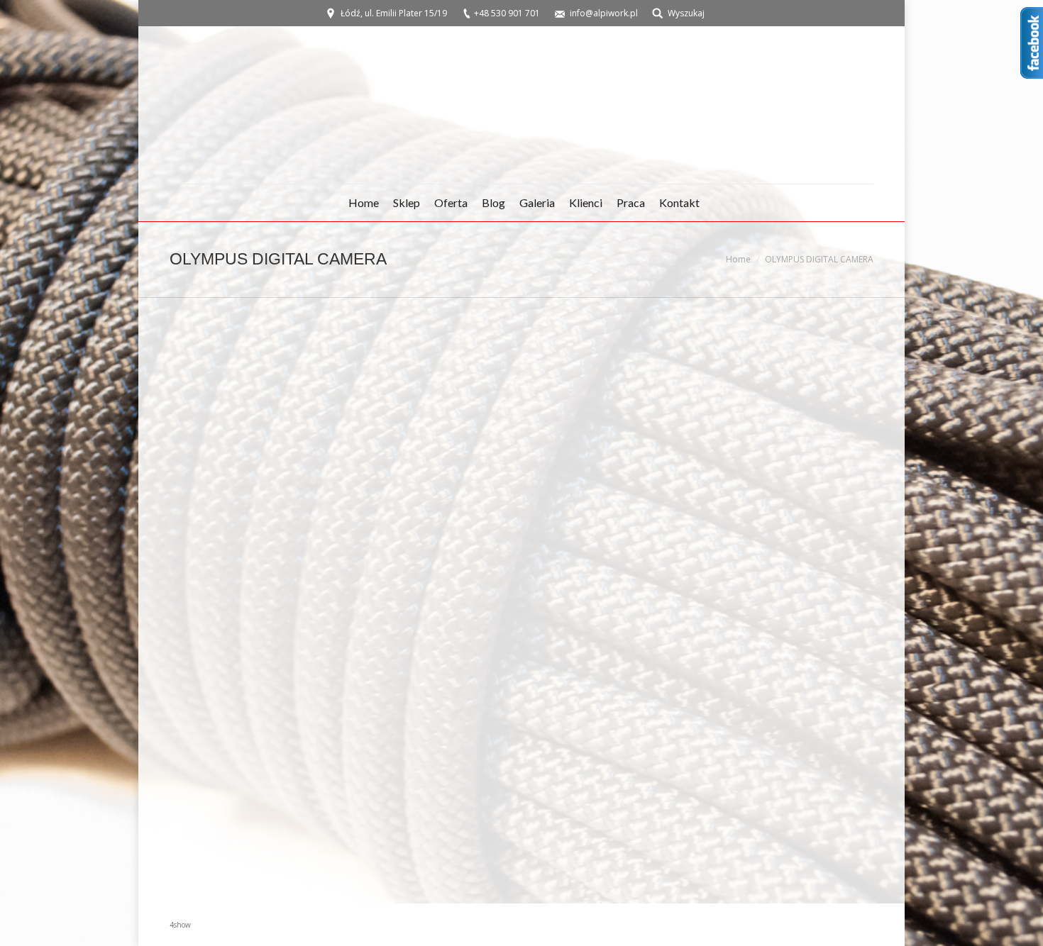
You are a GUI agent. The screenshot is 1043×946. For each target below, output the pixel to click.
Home (738, 259)
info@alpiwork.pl (604, 13)
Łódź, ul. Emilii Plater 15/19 (394, 13)
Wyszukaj (686, 13)
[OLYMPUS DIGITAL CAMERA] (521, 597)
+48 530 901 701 (507, 13)
